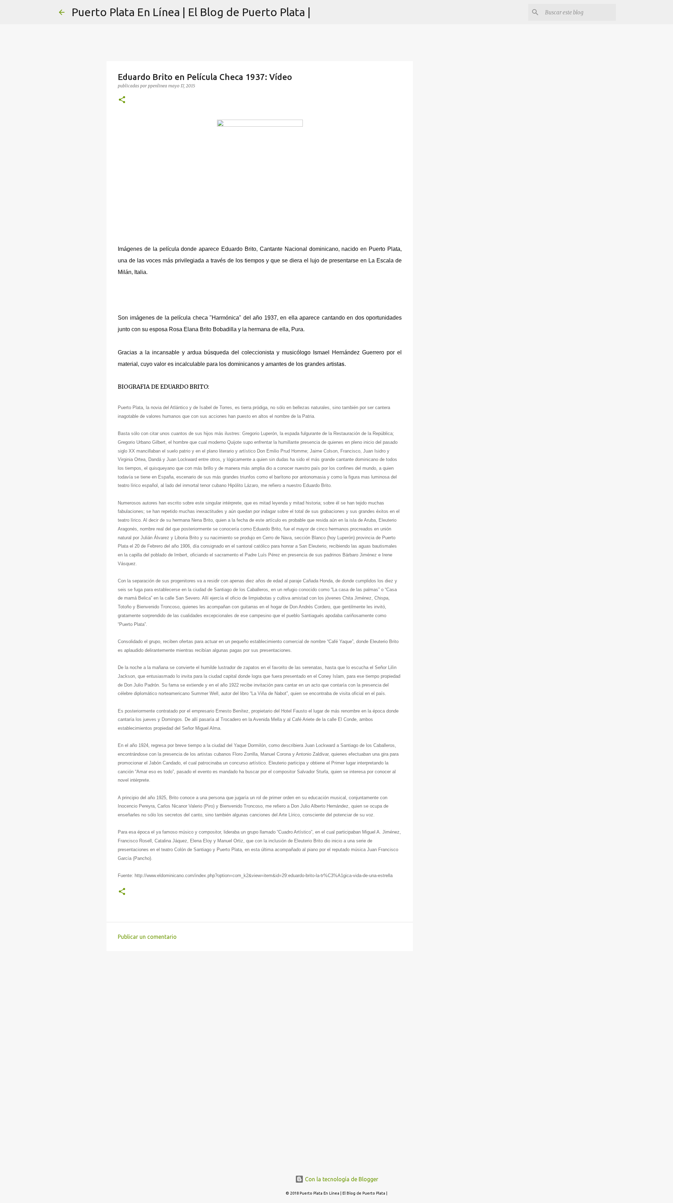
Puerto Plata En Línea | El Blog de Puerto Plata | (191, 12)
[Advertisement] (260, 1011)
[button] (122, 100)
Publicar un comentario (147, 937)
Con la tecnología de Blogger (341, 1179)
